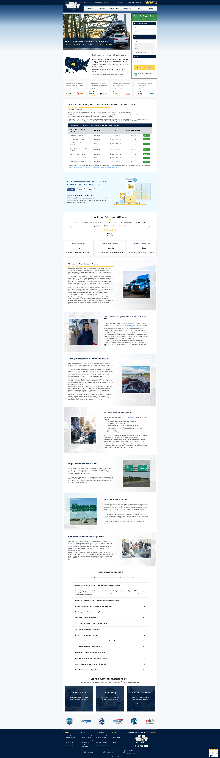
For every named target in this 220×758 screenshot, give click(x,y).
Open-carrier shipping (137, 327)
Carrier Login (139, 2)
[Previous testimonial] (71, 226)
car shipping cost (125, 417)
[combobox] (144, 28)
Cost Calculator (127, 8)
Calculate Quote (143, 68)
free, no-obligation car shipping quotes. (125, 325)
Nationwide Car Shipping (86, 735)
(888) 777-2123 (151, 3)
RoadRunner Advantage (70, 737)
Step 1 (71, 189)
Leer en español (116, 740)
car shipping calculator (89, 558)
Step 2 (81, 189)
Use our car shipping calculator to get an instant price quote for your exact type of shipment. (97, 167)
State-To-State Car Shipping (87, 740)
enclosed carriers (129, 330)
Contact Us (114, 742)
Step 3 (91, 189)
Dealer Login (131, 2)
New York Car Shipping (101, 742)
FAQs (139, 8)
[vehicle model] (144, 49)
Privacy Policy (119, 756)
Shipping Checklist (116, 735)
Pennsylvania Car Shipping (102, 745)
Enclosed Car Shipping (86, 737)
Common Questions (116, 737)
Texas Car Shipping (100, 740)
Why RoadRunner (113, 8)
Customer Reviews (69, 742)
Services (89, 8)
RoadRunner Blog (69, 745)
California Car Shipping (101, 735)
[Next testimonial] (149, 226)
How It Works (102, 8)
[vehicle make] (144, 45)
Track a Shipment (121, 2)
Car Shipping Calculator (70, 735)
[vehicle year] (144, 41)
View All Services (84, 746)
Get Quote (146, 135)
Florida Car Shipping (101, 737)
